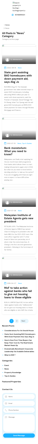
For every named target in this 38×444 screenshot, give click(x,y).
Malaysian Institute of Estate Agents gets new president (18, 218)
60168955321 (20, 15)
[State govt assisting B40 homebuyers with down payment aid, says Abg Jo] (19, 54)
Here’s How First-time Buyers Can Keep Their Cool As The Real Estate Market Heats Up (18, 342)
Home (7, 25)
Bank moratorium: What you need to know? (15, 151)
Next (23, 321)
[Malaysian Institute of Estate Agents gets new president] (19, 197)
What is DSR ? (9, 355)
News (20, 68)
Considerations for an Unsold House (19, 331)
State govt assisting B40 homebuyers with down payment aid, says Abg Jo (18, 77)
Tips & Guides (27, 143)
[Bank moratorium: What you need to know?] (19, 128)
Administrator (17, 59)
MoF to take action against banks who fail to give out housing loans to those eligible (18, 292)
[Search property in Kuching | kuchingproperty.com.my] (19, 7)
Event (6, 365)
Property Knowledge (12, 372)
